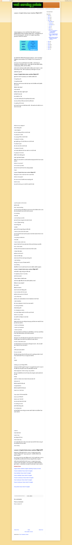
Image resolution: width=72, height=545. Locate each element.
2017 (49, 49)
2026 (49, 15)
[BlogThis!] (28, 496)
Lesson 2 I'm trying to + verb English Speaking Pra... (53, 31)
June (50, 26)
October (50, 23)
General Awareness (40, 8)
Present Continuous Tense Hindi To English (23, 477)
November (51, 21)
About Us (20, 8)
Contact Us (15, 8)
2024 (49, 18)
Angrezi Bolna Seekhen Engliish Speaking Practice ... (53, 38)
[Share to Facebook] (30, 496)
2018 (49, 47)
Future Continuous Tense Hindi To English (23, 482)
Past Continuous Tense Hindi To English (23, 480)
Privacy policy (26, 8)
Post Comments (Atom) (24, 534)
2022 (49, 41)
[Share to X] (29, 496)
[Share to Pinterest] (31, 496)
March (50, 29)
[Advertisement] (28, 22)
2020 (49, 44)
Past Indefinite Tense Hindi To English (22, 473)
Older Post (41, 529)
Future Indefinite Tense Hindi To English (23, 475)
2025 (49, 17)
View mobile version (29, 531)
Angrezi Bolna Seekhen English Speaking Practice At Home (27, 468)
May (50, 27)
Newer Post (16, 529)
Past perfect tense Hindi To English (22, 486)
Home (29, 529)
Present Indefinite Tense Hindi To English (23, 470)
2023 (49, 20)
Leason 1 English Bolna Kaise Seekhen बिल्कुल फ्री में (53, 34)
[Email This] (27, 496)
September (51, 24)
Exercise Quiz (32, 8)
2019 (49, 46)
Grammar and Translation (50, 8)
